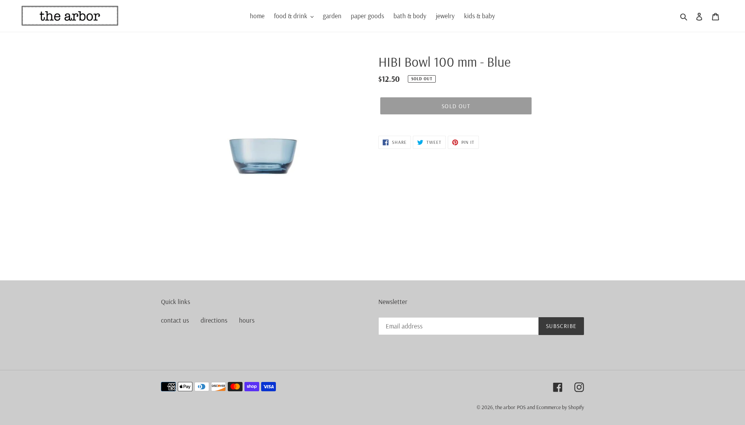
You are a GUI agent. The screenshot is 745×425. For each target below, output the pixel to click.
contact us (175, 320)
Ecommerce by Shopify (560, 407)
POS (521, 407)
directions (214, 320)
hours (247, 320)
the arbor (505, 407)
